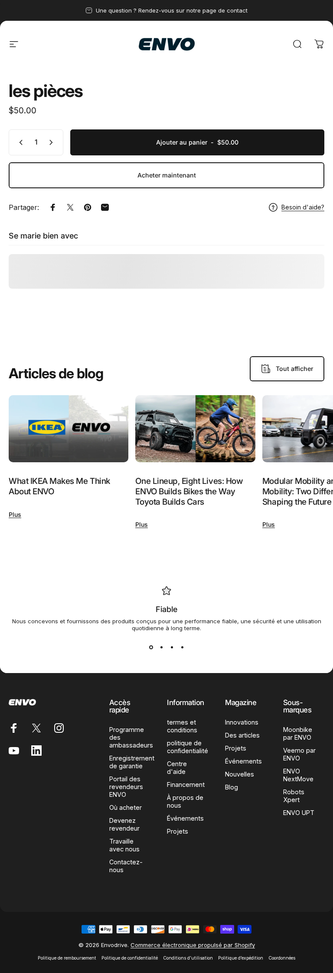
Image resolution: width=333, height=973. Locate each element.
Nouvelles (239, 774)
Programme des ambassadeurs (131, 737)
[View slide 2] (161, 647)
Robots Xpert (293, 795)
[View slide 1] (151, 647)
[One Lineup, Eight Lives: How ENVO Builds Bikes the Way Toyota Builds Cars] (195, 429)
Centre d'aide (177, 767)
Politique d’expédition (240, 958)
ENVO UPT (298, 812)
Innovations (241, 722)
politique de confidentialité (187, 746)
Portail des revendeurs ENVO (126, 786)
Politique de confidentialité (129, 958)
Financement (186, 784)
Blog (231, 787)
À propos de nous (185, 801)
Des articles (242, 735)
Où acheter (125, 807)
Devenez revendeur (124, 824)
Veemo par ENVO (299, 754)
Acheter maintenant (166, 175)
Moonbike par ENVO (297, 733)
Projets (177, 831)
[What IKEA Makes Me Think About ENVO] (68, 429)
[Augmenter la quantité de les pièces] (53, 142)
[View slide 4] (182, 647)
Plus (15, 514)
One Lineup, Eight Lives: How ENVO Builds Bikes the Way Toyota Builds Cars (188, 491)
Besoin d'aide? (302, 207)
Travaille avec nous (124, 845)
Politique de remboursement (67, 958)
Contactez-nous (126, 865)
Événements (185, 818)
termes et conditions (182, 726)
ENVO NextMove (298, 775)
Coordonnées (281, 958)
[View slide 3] (171, 647)
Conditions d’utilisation (188, 958)
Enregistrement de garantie (131, 762)
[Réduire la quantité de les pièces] (19, 142)
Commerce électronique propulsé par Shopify (193, 944)
